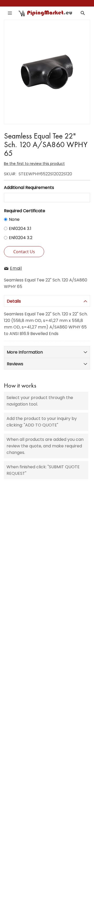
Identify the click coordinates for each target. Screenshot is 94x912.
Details (14, 301)
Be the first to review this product (34, 163)
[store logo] (46, 13)
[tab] (47, 301)
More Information (25, 352)
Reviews (15, 364)
